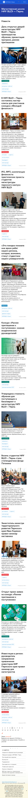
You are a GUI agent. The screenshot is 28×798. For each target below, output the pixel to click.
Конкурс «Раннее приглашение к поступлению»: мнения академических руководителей (12, 328)
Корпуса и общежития (7, 769)
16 (18, 730)
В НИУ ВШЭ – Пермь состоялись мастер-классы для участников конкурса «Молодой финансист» (12, 103)
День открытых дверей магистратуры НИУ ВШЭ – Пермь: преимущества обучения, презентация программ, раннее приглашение (12, 34)
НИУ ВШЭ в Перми (10, 2)
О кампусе (5, 750)
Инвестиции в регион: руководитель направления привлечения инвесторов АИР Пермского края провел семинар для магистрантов (13, 662)
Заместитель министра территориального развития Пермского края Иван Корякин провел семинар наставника (12, 530)
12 (7, 730)
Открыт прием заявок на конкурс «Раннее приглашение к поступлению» (12, 595)
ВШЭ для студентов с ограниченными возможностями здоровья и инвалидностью (12, 772)
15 (15, 730)
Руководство (5, 759)
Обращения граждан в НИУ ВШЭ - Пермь (11, 755)
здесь (22, 788)
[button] (10, 748)
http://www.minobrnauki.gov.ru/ (9, 782)
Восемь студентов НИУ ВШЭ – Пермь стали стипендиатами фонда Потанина (12, 459)
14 (13, 730)
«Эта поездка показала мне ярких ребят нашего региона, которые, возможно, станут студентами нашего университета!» (12, 252)
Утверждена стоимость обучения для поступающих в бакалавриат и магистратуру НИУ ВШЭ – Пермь (12, 400)
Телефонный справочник (8, 766)
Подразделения (5, 762)
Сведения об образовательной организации (12, 752)
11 (5, 730)
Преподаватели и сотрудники (9, 764)
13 (10, 730)
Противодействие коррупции (9, 757)
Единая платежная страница (8, 775)
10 (2, 730)
